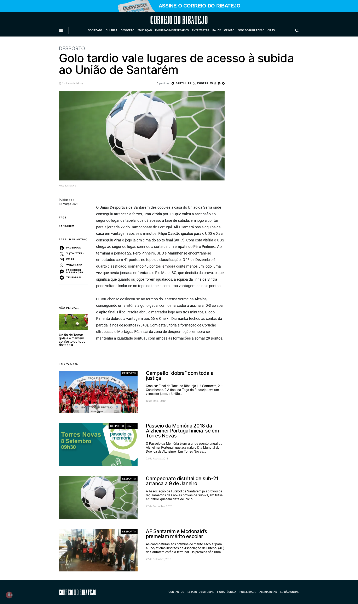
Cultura (111, 30)
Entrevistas (200, 30)
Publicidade (247, 591)
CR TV (271, 30)
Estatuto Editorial (200, 591)
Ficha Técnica (226, 591)
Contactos (176, 591)
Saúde (216, 30)
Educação (145, 30)
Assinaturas (268, 591)
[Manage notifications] (9, 595)
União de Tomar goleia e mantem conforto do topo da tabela (72, 340)
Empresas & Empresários (172, 30)
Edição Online (289, 591)
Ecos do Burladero (251, 30)
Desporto (127, 30)
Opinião (229, 30)
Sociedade (95, 30)
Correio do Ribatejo (169, 19)
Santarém (66, 226)
